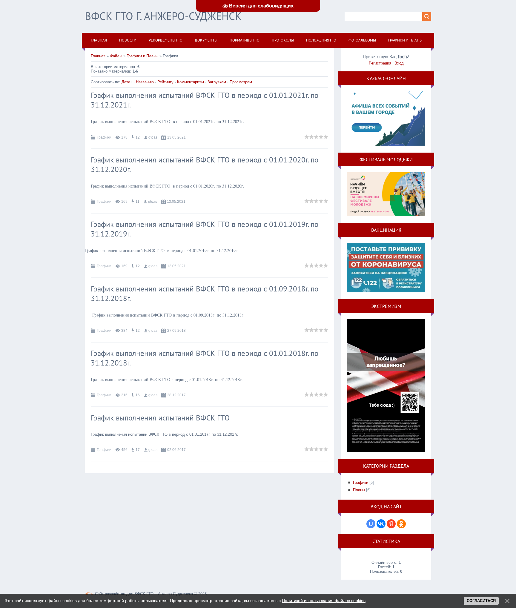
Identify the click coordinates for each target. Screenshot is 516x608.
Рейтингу (165, 82)
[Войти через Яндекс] (391, 523)
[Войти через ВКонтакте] (381, 523)
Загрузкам (217, 82)
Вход (399, 63)
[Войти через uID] (370, 523)
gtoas (152, 137)
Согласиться (481, 600)
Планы (359, 490)
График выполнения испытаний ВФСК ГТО (160, 418)
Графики (104, 137)
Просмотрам (241, 82)
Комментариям (190, 82)
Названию (145, 82)
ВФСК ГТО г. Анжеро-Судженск (163, 16)
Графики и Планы (142, 56)
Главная (98, 56)
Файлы (116, 56)
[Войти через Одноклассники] (401, 523)
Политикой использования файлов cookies (324, 600)
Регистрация (380, 63)
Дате (126, 82)
